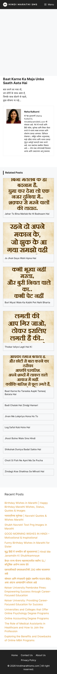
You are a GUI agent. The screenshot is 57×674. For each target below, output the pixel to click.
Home (14, 655)
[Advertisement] (28, 42)
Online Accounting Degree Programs (27, 618)
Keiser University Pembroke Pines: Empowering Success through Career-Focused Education (28, 591)
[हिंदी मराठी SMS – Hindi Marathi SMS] (19, 4)
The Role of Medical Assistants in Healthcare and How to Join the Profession (25, 627)
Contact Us (27, 655)
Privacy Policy (28, 660)
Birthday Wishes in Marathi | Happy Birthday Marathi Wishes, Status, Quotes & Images (26, 506)
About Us (41, 655)
